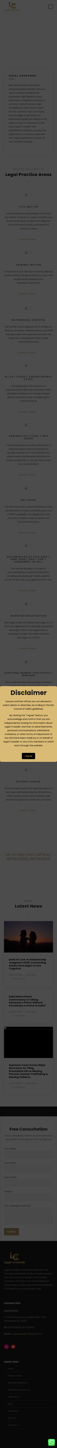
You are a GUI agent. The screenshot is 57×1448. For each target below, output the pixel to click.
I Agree (28, 756)
